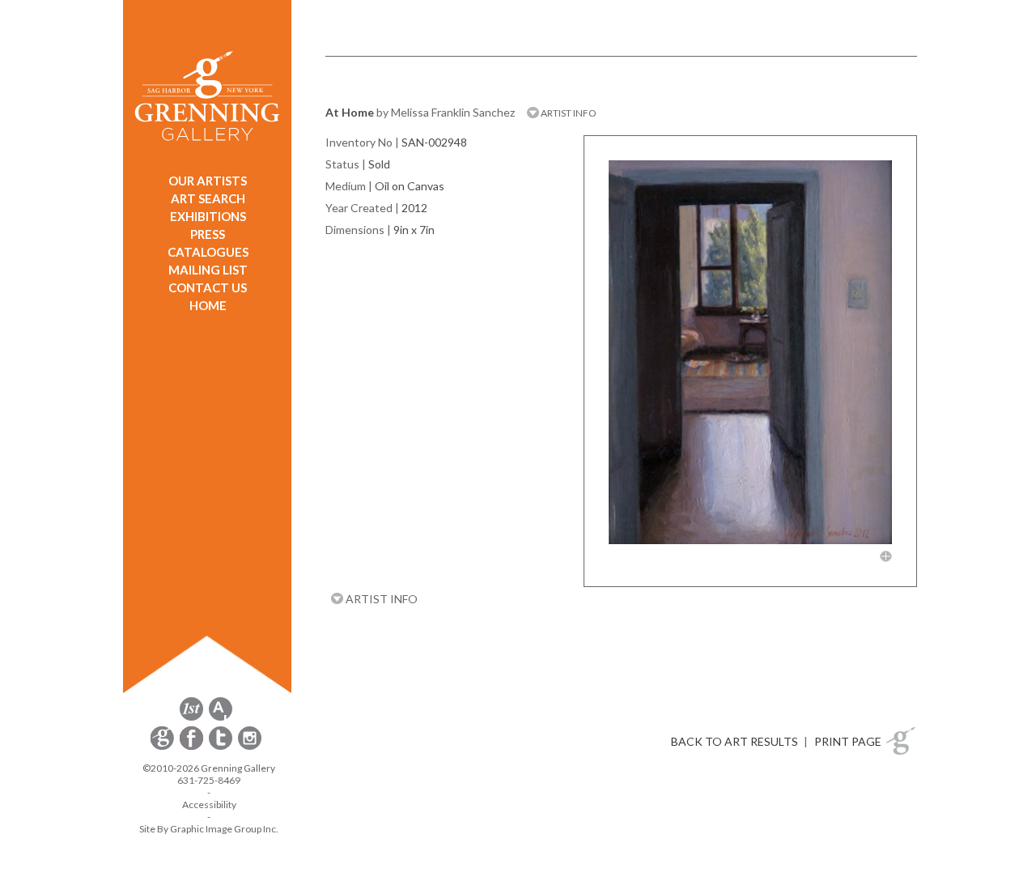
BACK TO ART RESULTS (734, 741)
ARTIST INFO (568, 113)
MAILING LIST (208, 269)
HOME (208, 305)
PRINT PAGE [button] (847, 741)
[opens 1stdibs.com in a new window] (191, 718)
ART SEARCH (208, 198)
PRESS (207, 234)
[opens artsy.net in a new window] (220, 718)
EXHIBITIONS (208, 216)
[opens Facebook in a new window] (192, 747)
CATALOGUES (208, 252)
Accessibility (209, 804)
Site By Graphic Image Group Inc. (208, 829)
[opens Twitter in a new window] (221, 747)
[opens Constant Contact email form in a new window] (163, 747)
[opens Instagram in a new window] (249, 747)
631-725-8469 (208, 780)
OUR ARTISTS (207, 180)
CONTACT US (207, 287)
